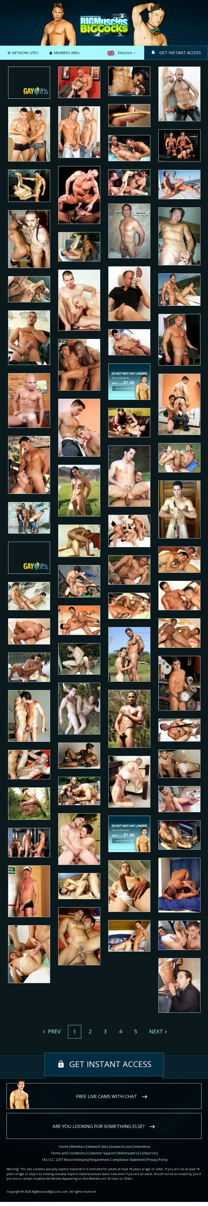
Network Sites (25, 53)
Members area (66, 53)
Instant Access (121, 1146)
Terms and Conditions (68, 1153)
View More (142, 1146)
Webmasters (127, 1153)
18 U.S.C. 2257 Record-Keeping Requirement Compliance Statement (93, 1159)
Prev (54, 1031)
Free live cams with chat (106, 1096)
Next (156, 1031)
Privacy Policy (157, 1159)
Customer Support (101, 1153)
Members (78, 1146)
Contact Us (147, 1153)
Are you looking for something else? (99, 1126)
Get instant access (180, 52)
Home (64, 1146)
